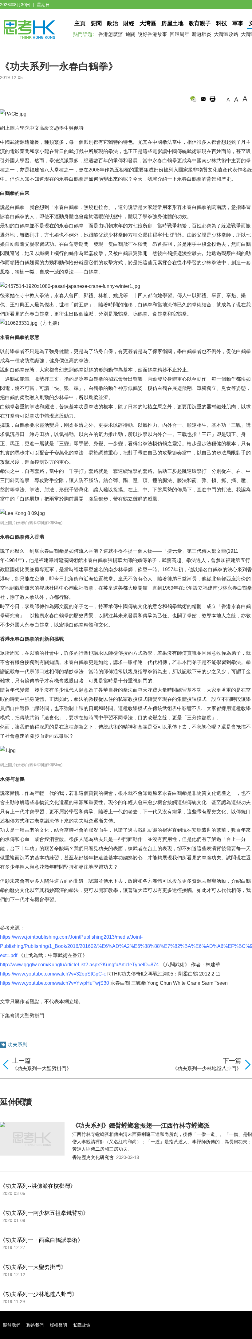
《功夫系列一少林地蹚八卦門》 (206, 1068)
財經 (128, 23)
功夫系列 (17, 1044)
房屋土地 (172, 23)
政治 (112, 23)
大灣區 (148, 23)
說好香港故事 (152, 34)
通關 (130, 34)
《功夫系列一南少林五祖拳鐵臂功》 (44, 1213)
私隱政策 (81, 1325)
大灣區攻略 (226, 34)
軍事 (237, 23)
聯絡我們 (35, 1325)
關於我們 (11, 1325)
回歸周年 (179, 34)
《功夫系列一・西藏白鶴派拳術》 (41, 1240)
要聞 (96, 23)
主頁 (79, 23)
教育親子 (200, 23)
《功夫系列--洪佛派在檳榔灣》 (38, 1186)
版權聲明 (58, 1325)
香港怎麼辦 (110, 34)
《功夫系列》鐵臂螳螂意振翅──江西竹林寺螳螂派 (141, 1125)
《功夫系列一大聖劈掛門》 (41, 1068)
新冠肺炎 (201, 34)
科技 (221, 23)
